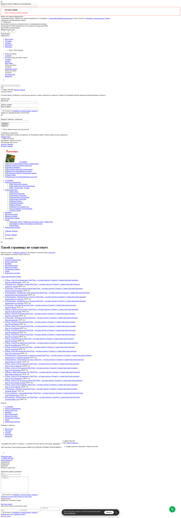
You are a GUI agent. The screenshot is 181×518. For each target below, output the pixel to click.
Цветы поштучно (25, 165)
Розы (16, 192)
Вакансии (8, 47)
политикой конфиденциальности (60, 18)
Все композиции (29, 186)
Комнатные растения (29, 177)
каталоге (52, 252)
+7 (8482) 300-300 (7, 458)
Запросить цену (19, 514)
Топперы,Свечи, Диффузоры (42, 222)
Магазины (8, 45)
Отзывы (8, 43)
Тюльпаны (22, 195)
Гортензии (22, 199)
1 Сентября (23, 162)
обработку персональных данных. (25, 111)
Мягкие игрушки (25, 171)
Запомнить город (11, 69)
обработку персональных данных (98, 18)
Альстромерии (27, 208)
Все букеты (23, 184)
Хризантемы (24, 197)
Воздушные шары (26, 169)
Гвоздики (21, 193)
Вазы (17, 225)
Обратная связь (6, 456)
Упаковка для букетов (34, 224)
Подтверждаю (10, 74)
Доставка (8, 41)
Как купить (9, 39)
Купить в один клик (24, 496)
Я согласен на (20, 111)
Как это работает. (70, 513)
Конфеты (17, 167)
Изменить (8, 76)
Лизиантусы (24, 207)
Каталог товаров (7, 144)
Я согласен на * (20, 495)
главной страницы (19, 252)
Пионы (19, 201)
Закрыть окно (6, 137)
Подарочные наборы (29, 173)
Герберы (20, 203)
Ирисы (18, 205)
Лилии (18, 210)
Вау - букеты (24, 188)
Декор (13, 175)
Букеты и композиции (31, 164)
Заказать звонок (19, 90)
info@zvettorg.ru (72, 443)
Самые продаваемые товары (11, 276)
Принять (109, 512)
